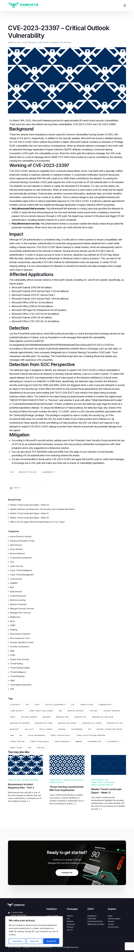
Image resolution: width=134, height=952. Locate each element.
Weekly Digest (16, 747)
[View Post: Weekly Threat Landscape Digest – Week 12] (108, 765)
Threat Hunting (16, 663)
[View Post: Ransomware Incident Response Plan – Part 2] (25, 765)
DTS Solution (57, 947)
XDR (12, 689)
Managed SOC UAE (115, 723)
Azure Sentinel (16, 549)
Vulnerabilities (94, 741)
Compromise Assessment (21, 558)
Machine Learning (17, 600)
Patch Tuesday (46, 729)
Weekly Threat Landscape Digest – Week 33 (29, 513)
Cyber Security (44, 42)
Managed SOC (80, 717)
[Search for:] (26, 487)
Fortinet (94, 711)
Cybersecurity (16, 579)
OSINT (13, 625)
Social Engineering (36, 735)
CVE (11, 472)
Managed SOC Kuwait (67, 723)
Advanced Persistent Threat (22, 541)
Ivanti (13, 717)
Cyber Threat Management (22, 575)
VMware (78, 741)
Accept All (51, 941)
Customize (17, 941)
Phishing (13, 630)
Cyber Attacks (86, 704)
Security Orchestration (19, 646)
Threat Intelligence (18, 672)
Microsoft (14, 729)
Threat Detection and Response (90, 735)
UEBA (12, 680)
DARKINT (14, 583)
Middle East (15, 617)
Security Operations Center (22, 642)
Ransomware (77, 729)
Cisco (37, 704)
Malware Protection (18, 604)
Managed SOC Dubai (44, 723)
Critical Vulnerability (55, 704)
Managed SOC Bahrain (20, 723)
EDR (12, 587)
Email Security (16, 591)
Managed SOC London (92, 723)
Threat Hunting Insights (20, 668)
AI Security (15, 704)
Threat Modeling (17, 676)
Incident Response (18, 596)
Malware (47, 717)
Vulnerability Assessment (20, 685)
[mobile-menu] (123, 5)
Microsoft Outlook (28, 472)
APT (27, 704)
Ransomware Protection (20, 634)
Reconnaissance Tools (20, 638)
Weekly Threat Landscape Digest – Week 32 (29, 518)
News (12, 621)
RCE (89, 729)
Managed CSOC (62, 717)
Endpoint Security (76, 711)
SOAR (12, 655)
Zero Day (41, 747)
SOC (21, 735)
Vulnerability (48, 472)
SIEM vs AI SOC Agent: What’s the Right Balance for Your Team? (37, 522)
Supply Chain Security (19, 659)
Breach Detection (17, 553)
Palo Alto (29, 729)
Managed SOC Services (61, 42)
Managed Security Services (22, 608)
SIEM (12, 651)
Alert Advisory (30, 42)
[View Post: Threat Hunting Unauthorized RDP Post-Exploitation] (66, 765)
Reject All (34, 941)
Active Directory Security (21, 536)
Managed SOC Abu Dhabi (102, 717)
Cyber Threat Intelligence (21, 570)
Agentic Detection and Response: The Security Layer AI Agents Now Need (42, 509)
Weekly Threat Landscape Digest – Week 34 (29, 505)
